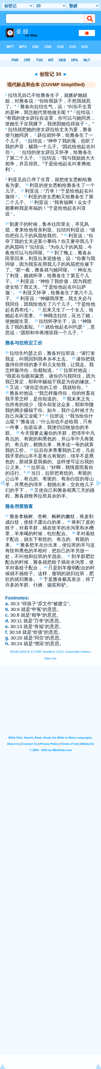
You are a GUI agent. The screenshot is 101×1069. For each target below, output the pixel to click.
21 (40, 309)
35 (29, 472)
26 (74, 358)
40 (18, 544)
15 (66, 234)
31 (47, 415)
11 (22, 190)
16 (52, 252)
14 (7, 223)
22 (41, 314)
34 (29, 466)
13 (32, 201)
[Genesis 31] (94, 494)
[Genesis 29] (6, 494)
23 (36, 320)
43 (41, 578)
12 (26, 196)
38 (69, 521)
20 (18, 297)
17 (75, 269)
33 (32, 449)
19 (20, 292)
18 (18, 280)
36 (32, 489)
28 (7, 386)
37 (7, 515)
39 (74, 532)
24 (43, 326)
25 (7, 352)
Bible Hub (50, 658)
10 (27, 184)
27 (61, 369)
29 (7, 392)
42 (46, 567)
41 (69, 555)
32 (18, 432)
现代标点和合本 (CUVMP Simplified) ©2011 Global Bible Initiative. (50, 651)
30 (64, 398)
